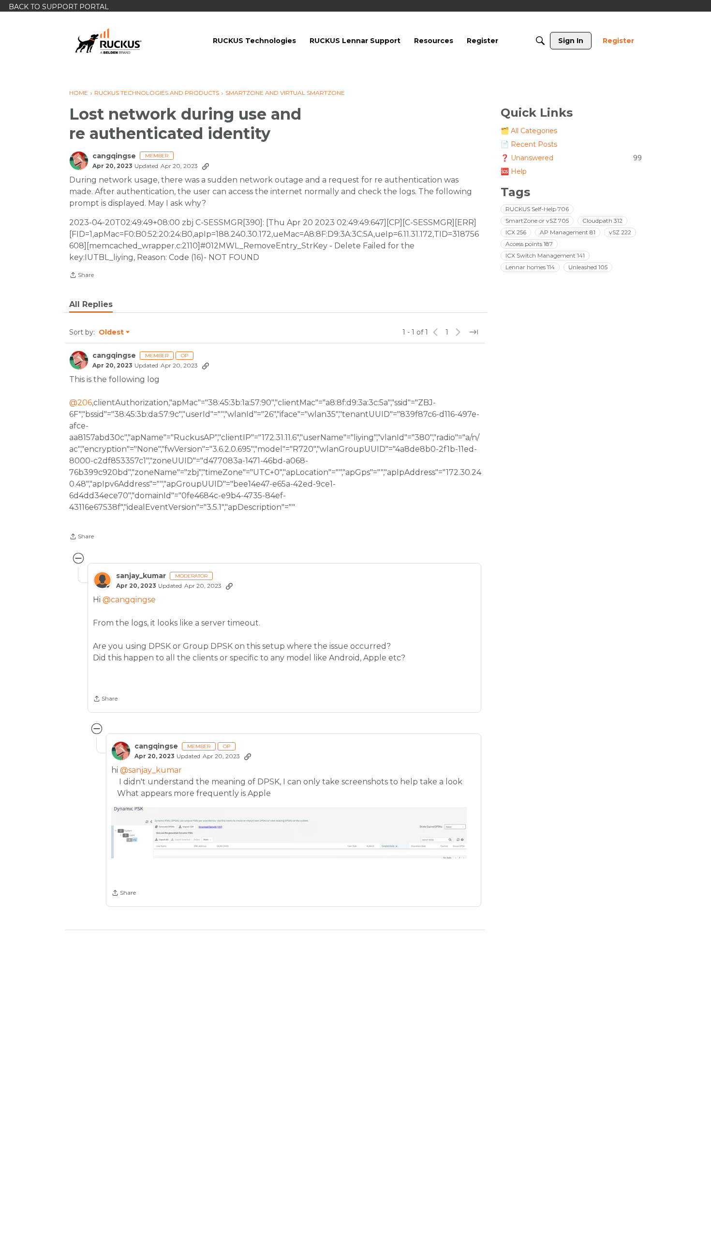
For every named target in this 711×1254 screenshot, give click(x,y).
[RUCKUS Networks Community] (108, 40)
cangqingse (114, 156)
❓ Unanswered (571, 157)
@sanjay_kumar (151, 770)
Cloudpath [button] (602, 220)
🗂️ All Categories (529, 130)
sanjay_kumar (141, 576)
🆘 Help (514, 171)
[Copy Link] (205, 166)
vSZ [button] (620, 232)
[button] (288, 832)
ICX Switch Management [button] (545, 255)
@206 (80, 402)
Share (81, 276)
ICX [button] (515, 232)
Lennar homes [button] (530, 267)
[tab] (90, 304)
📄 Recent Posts (529, 144)
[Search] (540, 40)
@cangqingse (129, 599)
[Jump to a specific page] (473, 332)
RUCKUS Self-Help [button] (537, 209)
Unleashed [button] (587, 267)
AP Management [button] (567, 232)
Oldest (112, 332)
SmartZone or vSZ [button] (537, 220)
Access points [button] (529, 243)
